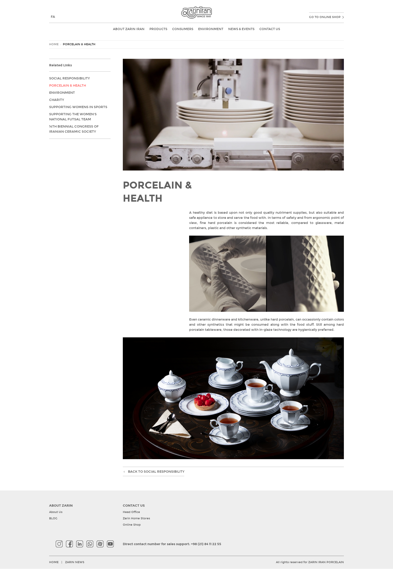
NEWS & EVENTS (241, 29)
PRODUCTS (158, 29)
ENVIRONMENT (210, 29)
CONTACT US (269, 29)
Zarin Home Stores (136, 518)
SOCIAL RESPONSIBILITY (69, 78)
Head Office (131, 512)
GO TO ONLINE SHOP (325, 17)
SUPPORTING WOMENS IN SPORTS (78, 107)
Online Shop (132, 525)
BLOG (53, 518)
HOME (54, 44)
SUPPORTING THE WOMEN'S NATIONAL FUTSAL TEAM (73, 116)
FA (53, 17)
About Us (55, 512)
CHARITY (56, 100)
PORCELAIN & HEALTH (67, 85)
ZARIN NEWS (74, 562)
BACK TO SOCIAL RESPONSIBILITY (154, 471)
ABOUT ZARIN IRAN (129, 29)
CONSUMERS (182, 29)
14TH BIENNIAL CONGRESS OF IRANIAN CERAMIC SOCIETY (74, 128)
